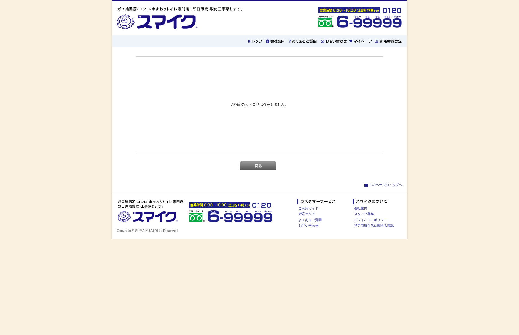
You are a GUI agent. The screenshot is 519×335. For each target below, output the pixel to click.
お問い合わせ (308, 225)
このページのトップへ (385, 185)
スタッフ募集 (364, 214)
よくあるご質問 (310, 220)
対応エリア (307, 214)
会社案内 (360, 208)
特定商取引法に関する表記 (374, 225)
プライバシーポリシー (370, 220)
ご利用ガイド (308, 208)
